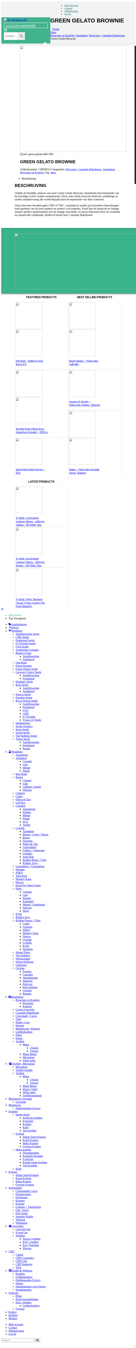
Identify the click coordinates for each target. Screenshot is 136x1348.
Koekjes (27, 1006)
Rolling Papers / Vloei (28, 920)
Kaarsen (20, 1200)
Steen (26, 910)
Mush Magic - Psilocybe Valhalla (83, 362)
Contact (68, 8)
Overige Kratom (32, 1146)
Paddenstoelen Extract (28, 1108)
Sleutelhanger (30, 977)
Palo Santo (22, 1213)
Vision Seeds (23, 738)
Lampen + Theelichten (28, 1206)
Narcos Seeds (23, 694)
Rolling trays (23, 917)
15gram (34, 1050)
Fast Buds (21, 662)
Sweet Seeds (23, 732)
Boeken (27, 993)
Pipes (19, 888)
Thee (18, 1019)
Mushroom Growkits (20, 1098)
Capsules (28, 974)
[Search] (37, 1340)
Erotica (12, 1312)
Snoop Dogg (23, 952)
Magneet (27, 980)
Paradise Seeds (24, 697)
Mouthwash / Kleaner (28, 1028)
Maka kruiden (23, 1149)
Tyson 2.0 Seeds (32, 719)
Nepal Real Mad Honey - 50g (30, 471)
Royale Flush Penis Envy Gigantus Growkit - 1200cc (32, 430)
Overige (27, 939)
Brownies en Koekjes (32, 172)
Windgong (21, 1222)
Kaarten (20, 1203)
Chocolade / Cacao (26, 1015)
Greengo (27, 926)
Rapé (26, 1127)
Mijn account (71, 5)
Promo (26, 748)
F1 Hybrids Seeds (26, 643)
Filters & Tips (23, 799)
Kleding (13, 1315)
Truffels (20, 1041)
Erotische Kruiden (33, 1156)
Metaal (26, 767)
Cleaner (27, 780)
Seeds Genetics (24, 726)
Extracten (28, 1121)
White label (29, 1060)
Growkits (21, 1101)
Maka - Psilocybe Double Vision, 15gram (84, 471)
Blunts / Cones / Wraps (35, 834)
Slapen (19, 1283)
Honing (20, 1025)
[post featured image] (29, 463)
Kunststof (28, 901)
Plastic (26, 770)
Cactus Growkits (25, 1009)
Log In (67, 14)
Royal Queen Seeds (27, 700)
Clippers (20, 793)
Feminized (28, 659)
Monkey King (23, 879)
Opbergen (21, 965)
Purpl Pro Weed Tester (28, 885)
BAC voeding (30, 1241)
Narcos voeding (31, 1238)
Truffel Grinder (24, 1070)
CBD (26, 713)
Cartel (26, 923)
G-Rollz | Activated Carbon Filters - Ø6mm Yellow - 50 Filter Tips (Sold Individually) (30, 523)
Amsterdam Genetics (27, 649)
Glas (25, 764)
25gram (34, 1047)
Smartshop (109, 169)
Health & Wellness (21, 1270)
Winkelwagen (71, 11)
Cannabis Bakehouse (89, 169)
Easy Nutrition (31, 1245)
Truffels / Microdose (23, 1063)
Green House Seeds (27, 668)
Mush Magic (30, 1054)
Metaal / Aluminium (34, 904)
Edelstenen (22, 1197)
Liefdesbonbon (24, 1031)
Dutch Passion (24, 665)
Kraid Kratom (30, 1140)
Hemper (20, 869)
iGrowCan (21, 1232)
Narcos (20, 882)
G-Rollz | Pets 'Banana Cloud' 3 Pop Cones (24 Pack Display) (30, 603)
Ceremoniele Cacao (27, 1191)
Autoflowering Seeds (27, 633)
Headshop (17, 751)
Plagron (27, 1248)
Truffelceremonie (32, 1095)
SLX (25, 821)
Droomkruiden (31, 1152)
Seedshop (16, 630)
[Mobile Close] (2, 609)
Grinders (20, 805)
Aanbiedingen (19, 624)
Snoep (19, 1038)
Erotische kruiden (32, 1117)
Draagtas (28, 840)
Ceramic (27, 761)
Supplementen (24, 1289)
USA (26, 710)
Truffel (26, 824)
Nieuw (15, 627)
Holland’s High (24, 681)
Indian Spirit (22, 1114)
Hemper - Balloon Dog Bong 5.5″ (29, 362)
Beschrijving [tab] (29, 178)
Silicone (27, 789)
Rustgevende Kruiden (35, 1162)
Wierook (20, 1219)
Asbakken (21, 758)
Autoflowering (31, 656)
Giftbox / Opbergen (34, 850)
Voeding (20, 1235)
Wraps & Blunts (24, 961)
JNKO (19, 872)
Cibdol (19, 1254)
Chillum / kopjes (32, 786)
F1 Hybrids (29, 716)
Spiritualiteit (15, 1187)
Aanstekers (22, 754)
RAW (19, 914)
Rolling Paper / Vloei (34, 859)
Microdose (29, 1057)
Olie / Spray (22, 1210)
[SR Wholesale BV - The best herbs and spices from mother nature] (15, 19)
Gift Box (21, 802)
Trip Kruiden (30, 1165)
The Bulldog (23, 955)
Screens (27, 971)
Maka (26, 1044)
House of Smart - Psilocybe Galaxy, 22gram (84, 403)
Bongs (19, 777)
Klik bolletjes (30, 987)
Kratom (27, 1124)
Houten (27, 812)
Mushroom (14, 1105)
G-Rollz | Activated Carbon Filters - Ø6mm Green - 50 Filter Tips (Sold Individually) (30, 564)
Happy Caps (23, 1022)
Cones (19, 796)
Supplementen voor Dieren (31, 1286)
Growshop (18, 1226)
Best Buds (21, 774)
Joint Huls (28, 856)
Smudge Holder (24, 1216)
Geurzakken (29, 847)
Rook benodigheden (27, 1299)
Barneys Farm (23, 653)
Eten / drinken (23, 1302)
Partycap (27, 984)
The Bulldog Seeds (26, 735)
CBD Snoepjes (24, 1264)
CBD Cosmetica (25, 1257)
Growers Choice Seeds (28, 672)
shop (53, 172)
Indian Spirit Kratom (34, 1136)
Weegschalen (23, 958)
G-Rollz (20, 828)
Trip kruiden (29, 1130)
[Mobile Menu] (5, 30)
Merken (12, 1318)
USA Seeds (22, 646)
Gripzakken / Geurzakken (30, 866)
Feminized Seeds (25, 640)
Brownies (71, 169)
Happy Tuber (30, 1089)
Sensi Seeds (22, 729)
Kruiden (13, 1111)
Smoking (28, 949)
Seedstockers (23, 723)
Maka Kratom (30, 1143)
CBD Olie (21, 1261)
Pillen (19, 1035)
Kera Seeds (22, 684)
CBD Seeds (22, 637)
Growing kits (23, 1229)
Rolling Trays (30, 863)
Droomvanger (23, 1194)
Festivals (13, 1292)
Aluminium (29, 809)
